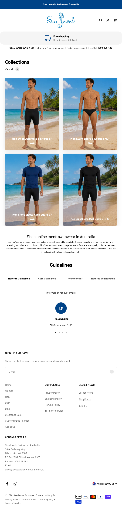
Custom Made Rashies (17, 420)
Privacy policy (11, 499)
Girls (7, 402)
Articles (83, 405)
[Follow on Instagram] (15, 484)
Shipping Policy (53, 398)
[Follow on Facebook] (7, 484)
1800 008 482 (105, 47)
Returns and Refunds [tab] (103, 278)
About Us (10, 426)
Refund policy (46, 499)
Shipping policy (28, 499)
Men (7, 396)
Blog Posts (85, 399)
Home (8, 384)
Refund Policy (52, 404)
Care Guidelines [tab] (47, 278)
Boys (7, 408)
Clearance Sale (13, 414)
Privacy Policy (52, 392)
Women (9, 390)
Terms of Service (54, 410)
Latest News (86, 392)
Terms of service (13, 503)
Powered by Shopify (45, 495)
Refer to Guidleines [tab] (19, 278)
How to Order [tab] (75, 278)
